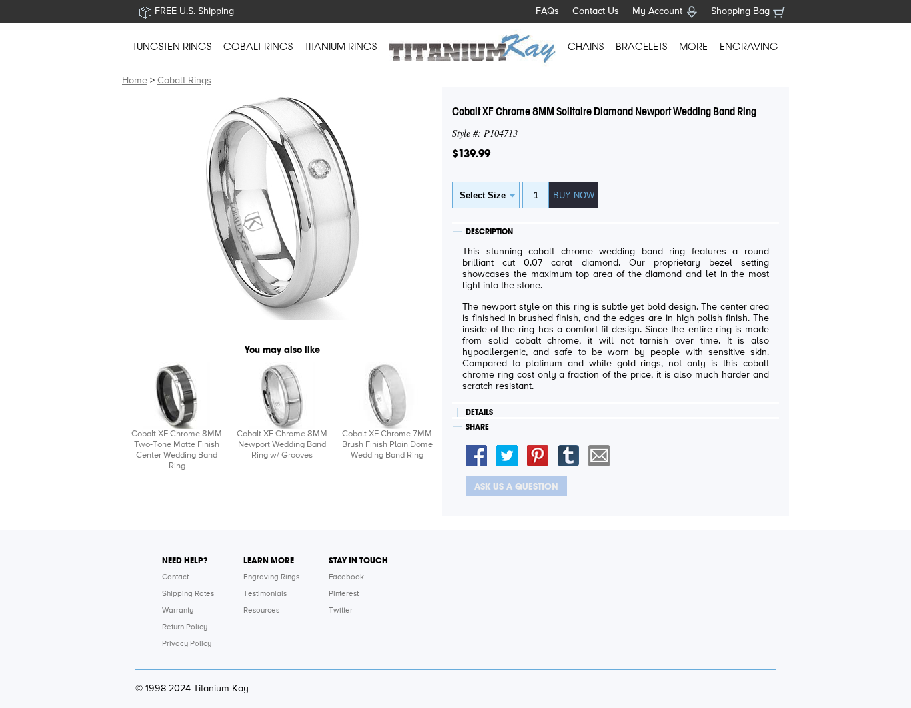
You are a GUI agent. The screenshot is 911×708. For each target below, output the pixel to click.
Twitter (341, 611)
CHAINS (586, 47)
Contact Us (595, 11)
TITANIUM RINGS (341, 47)
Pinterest (344, 594)
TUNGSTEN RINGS (172, 47)
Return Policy (184, 627)
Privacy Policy (186, 644)
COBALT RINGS (258, 47)
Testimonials (265, 594)
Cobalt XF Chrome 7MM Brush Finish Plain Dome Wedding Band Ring (387, 445)
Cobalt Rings (184, 80)
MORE (693, 47)
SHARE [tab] (477, 427)
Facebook (346, 577)
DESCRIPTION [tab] (489, 231)
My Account (657, 11)
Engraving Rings (271, 577)
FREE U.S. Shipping (194, 11)
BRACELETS (641, 47)
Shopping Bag (740, 11)
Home (134, 80)
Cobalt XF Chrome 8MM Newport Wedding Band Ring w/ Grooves (282, 445)
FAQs (547, 11)
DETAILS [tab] (479, 412)
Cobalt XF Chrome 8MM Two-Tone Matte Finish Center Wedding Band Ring (176, 450)
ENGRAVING (749, 47)
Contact (175, 577)
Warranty (177, 611)
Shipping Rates (188, 594)
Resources (261, 611)
